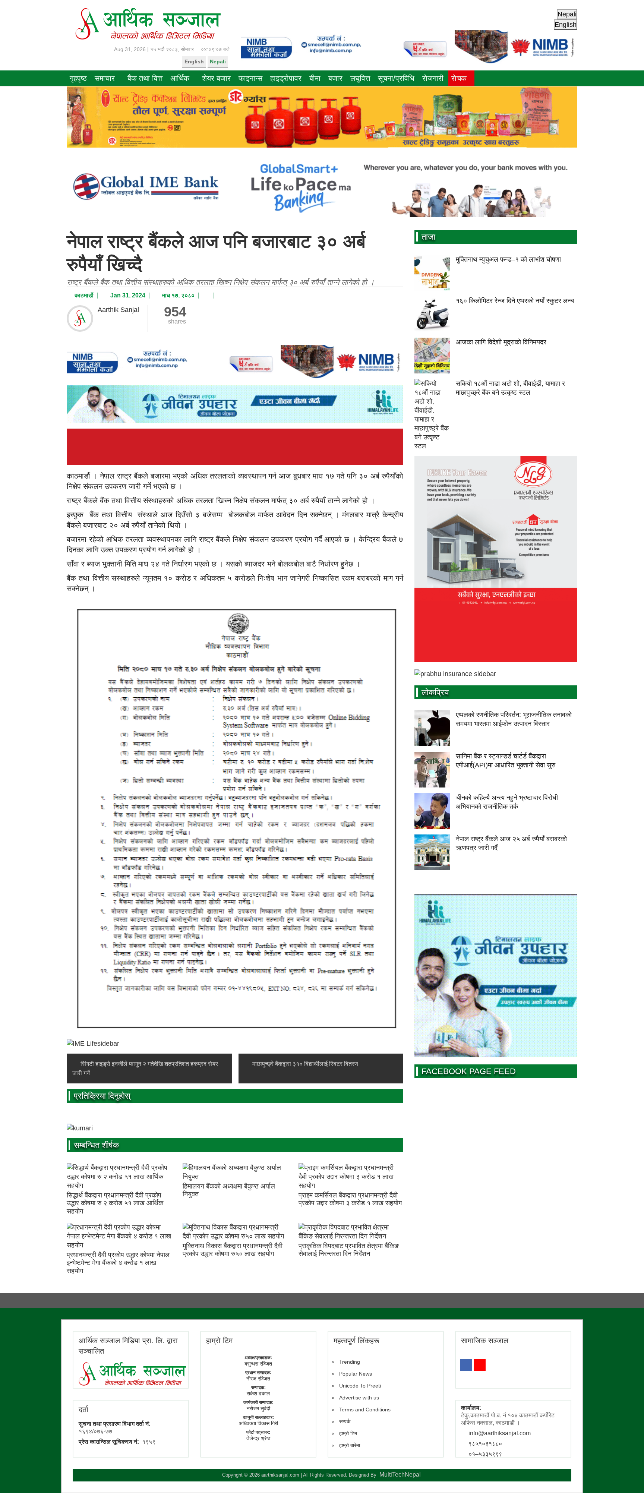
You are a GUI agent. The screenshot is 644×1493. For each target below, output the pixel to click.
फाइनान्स (250, 78)
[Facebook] (466, 1365)
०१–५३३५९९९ (485, 1454)
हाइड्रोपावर (286, 78)
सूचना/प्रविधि (396, 78)
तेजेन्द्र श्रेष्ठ (258, 1438)
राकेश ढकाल (258, 1393)
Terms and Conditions (365, 1409)
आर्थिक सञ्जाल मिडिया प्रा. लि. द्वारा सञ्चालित (128, 1345)
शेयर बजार (216, 78)
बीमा (315, 78)
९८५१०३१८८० (485, 1443)
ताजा (428, 237)
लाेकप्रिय (435, 692)
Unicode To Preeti (360, 1385)
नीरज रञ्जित (258, 1379)
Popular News (355, 1373)
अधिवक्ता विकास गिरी (258, 1423)
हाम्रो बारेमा (349, 1445)
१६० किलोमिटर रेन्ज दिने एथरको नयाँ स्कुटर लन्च (515, 300)
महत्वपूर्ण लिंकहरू (356, 1340)
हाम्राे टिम (219, 1340)
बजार (335, 78)
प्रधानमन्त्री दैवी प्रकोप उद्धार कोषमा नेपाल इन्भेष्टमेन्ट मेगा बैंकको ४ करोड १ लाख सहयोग (118, 1263)
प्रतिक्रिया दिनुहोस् (102, 1096)
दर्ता (83, 1409)
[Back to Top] (627, 1476)
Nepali (218, 61)
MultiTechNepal (400, 1474)
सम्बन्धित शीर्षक (96, 1145)
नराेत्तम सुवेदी (258, 1408)
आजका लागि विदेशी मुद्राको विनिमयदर (501, 342)
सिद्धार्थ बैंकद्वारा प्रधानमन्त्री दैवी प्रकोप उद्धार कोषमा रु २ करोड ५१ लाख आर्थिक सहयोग (115, 1203)
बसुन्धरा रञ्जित (258, 1364)
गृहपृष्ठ (78, 78)
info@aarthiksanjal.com (499, 1433)
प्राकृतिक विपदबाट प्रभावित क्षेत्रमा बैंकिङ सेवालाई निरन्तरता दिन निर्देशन (349, 1250)
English (194, 61)
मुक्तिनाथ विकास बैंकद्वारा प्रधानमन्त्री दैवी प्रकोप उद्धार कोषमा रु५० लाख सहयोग (232, 1250)
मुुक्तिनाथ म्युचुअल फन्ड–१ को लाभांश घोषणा (508, 259)
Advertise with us (359, 1397)
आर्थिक (179, 78)
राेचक (459, 78)
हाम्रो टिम (348, 1433)
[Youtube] (479, 1365)
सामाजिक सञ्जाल (484, 1340)
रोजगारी (432, 78)
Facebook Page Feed (469, 1071)
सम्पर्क (344, 1421)
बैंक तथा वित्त (144, 78)
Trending (349, 1361)
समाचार (105, 78)
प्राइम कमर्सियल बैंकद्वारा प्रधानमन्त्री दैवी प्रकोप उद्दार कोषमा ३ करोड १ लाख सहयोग (350, 1199)
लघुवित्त (360, 78)
